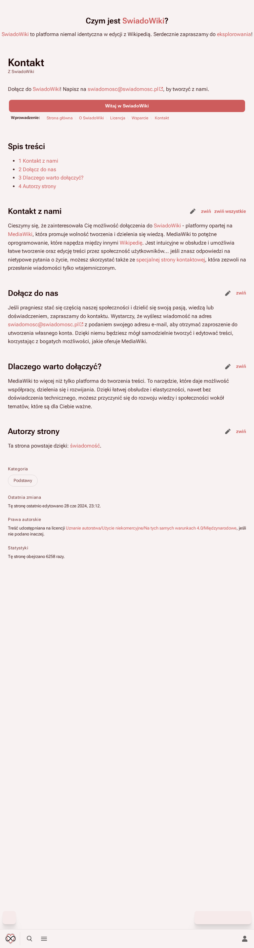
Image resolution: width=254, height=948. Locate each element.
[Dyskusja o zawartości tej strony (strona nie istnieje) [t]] (230, 917)
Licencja (117, 118)
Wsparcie (140, 118)
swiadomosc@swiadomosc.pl (123, 89)
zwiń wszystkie (230, 211)
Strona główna (60, 118)
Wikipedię (131, 243)
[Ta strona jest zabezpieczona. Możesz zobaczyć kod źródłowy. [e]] (201, 917)
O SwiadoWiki (91, 118)
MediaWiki (20, 234)
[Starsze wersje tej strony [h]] (215, 917)
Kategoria (18, 468)
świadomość (85, 446)
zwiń (206, 211)
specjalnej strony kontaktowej (170, 260)
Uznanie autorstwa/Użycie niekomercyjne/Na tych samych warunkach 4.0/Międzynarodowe (151, 528)
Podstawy (23, 480)
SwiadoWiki (143, 20)
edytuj (193, 211)
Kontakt (162, 118)
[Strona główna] (10, 938)
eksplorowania (234, 34)
